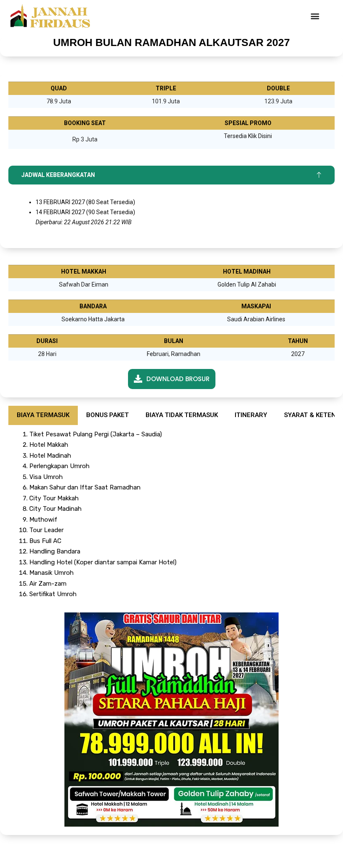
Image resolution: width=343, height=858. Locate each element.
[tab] (43, 415)
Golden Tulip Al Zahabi (247, 284)
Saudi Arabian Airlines (256, 319)
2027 (298, 354)
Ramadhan (185, 354)
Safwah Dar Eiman (83, 284)
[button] (315, 16)
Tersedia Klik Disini (248, 136)
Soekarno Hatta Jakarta (93, 319)
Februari (158, 354)
